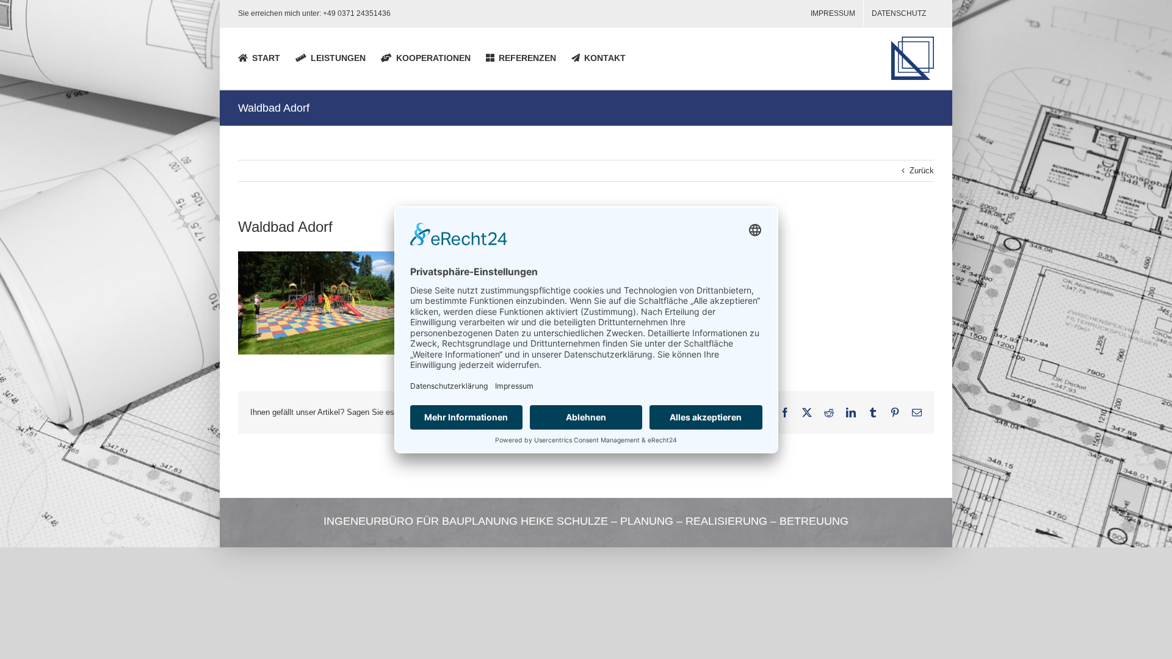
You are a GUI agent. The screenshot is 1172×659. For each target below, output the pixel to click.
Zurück (922, 170)
